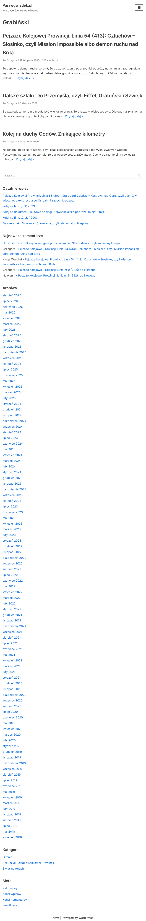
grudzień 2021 (12, 615)
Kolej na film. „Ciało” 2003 (20, 217)
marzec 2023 (12, 529)
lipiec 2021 (10, 643)
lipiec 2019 (10, 780)
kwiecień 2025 (12, 386)
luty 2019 (9, 808)
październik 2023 (14, 489)
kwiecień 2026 (12, 318)
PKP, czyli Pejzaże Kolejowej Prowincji (28, 863)
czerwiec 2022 (13, 580)
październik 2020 (14, 694)
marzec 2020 (12, 734)
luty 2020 (9, 740)
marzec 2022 (12, 597)
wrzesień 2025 (13, 358)
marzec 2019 (11, 803)
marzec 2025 (12, 392)
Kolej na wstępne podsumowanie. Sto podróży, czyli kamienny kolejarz (74, 243)
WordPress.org (12, 905)
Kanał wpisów (12, 894)
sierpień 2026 (12, 295)
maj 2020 (9, 723)
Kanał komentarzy (15, 899)
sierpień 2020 (12, 706)
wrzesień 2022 (13, 563)
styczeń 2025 (12, 403)
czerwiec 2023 (13, 512)
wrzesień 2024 (13, 426)
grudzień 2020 (12, 683)
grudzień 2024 (12, 409)
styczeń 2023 (12, 540)
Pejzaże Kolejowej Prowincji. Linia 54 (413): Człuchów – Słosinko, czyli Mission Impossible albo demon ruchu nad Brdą (70, 44)
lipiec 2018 (10, 826)
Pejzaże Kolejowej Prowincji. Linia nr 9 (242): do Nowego (57, 270)
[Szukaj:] (73, 175)
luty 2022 (9, 603)
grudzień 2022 (12, 546)
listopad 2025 (12, 346)
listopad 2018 (12, 814)
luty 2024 (9, 466)
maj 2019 (9, 791)
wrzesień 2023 (13, 495)
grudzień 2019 (12, 751)
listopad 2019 (12, 757)
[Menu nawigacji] (139, 7)
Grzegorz (12, 60)
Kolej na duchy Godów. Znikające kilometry (54, 134)
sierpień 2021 (12, 637)
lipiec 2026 (10, 301)
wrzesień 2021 (12, 632)
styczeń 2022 (12, 609)
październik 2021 (14, 626)
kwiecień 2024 (12, 455)
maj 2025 (9, 381)
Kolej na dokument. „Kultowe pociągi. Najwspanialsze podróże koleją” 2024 (54, 212)
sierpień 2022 (12, 569)
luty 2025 (9, 398)
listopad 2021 (12, 620)
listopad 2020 (12, 689)
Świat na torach (13, 868)
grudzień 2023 (12, 478)
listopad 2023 (12, 483)
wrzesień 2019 (12, 769)
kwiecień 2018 (12, 837)
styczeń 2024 (12, 472)
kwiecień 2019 (12, 797)
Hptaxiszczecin (13, 243)
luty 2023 (9, 535)
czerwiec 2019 (12, 786)
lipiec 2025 (10, 369)
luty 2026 (9, 329)
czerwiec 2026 (13, 306)
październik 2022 (14, 557)
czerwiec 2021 (12, 649)
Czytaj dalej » (24, 78)
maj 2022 (9, 586)
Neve (56, 918)
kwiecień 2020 (12, 729)
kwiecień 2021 (12, 660)
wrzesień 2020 (13, 700)
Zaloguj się (10, 888)
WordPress (86, 918)
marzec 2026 (12, 324)
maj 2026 (9, 312)
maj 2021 (9, 654)
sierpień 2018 (12, 820)
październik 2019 (14, 763)
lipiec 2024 (10, 438)
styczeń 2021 (12, 677)
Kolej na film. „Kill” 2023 (19, 206)
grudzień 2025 (12, 341)
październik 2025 (14, 352)
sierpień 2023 (12, 500)
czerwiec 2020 (13, 717)
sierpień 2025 (12, 363)
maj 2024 (9, 449)
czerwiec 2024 (13, 443)
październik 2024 (14, 421)
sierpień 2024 (12, 432)
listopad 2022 (12, 552)
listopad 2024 (12, 415)
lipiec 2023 (10, 506)
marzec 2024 (12, 460)
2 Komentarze (50, 60)
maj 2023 (9, 518)
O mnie (7, 857)
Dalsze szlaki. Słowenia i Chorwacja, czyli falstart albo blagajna (45, 223)
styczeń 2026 (12, 335)
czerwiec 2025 (13, 375)
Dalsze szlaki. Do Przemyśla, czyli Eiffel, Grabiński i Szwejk (72, 96)
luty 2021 (9, 672)
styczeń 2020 (12, 746)
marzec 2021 (11, 666)
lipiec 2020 (10, 711)
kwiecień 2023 (12, 523)
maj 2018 (9, 831)
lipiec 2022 (10, 575)
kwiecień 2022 (12, 592)
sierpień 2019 (12, 774)
